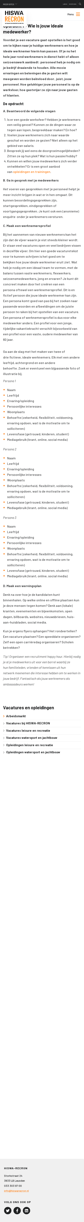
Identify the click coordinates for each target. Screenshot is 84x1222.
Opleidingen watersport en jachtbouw (33, 752)
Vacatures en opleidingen (28, 707)
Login (65, 4)
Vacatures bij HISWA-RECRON (28, 723)
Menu (70, 14)
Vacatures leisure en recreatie (28, 731)
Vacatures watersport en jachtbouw (31, 738)
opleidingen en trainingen (31, 172)
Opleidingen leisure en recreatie (29, 745)
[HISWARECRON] (14, 17)
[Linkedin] (26, 1210)
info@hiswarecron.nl (16, 1190)
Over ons (72, 4)
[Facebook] (17, 1210)
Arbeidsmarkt (16, 716)
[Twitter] (7, 1210)
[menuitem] (70, 14)
